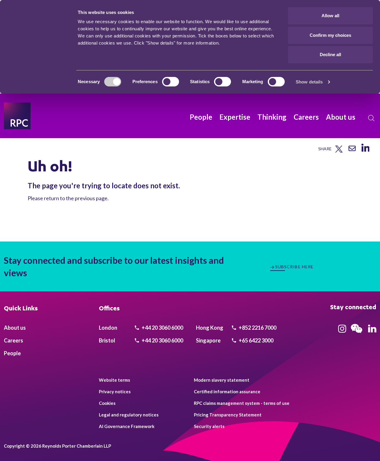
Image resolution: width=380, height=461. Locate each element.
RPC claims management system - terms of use (241, 403)
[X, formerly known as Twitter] (339, 151)
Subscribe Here (294, 266)
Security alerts (209, 426)
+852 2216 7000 (257, 327)
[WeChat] (356, 334)
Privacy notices (115, 391)
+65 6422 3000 (255, 340)
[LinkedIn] (365, 152)
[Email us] (352, 150)
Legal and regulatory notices (129, 414)
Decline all (330, 54)
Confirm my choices (330, 35)
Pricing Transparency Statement (228, 414)
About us (340, 117)
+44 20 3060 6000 (162, 327)
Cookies (107, 403)
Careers (306, 117)
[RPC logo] (17, 115)
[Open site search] (371, 118)
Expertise (234, 117)
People (201, 117)
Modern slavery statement (221, 380)
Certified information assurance (227, 391)
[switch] (170, 81)
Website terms (114, 380)
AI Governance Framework (126, 426)
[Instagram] (342, 330)
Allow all (330, 15)
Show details (309, 81)
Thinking (271, 117)
